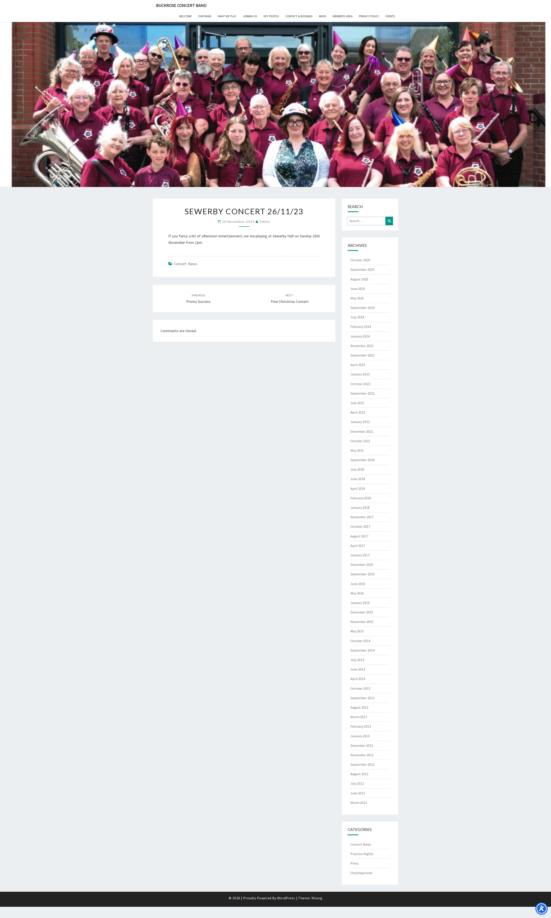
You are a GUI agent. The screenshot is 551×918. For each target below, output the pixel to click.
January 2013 (360, 736)
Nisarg (316, 898)
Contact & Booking (299, 16)
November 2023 (361, 346)
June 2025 (357, 288)
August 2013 (359, 707)
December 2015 (361, 612)
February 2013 (360, 726)
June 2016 (357, 584)
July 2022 (357, 403)
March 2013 (358, 717)
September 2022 (362, 393)
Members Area (343, 16)
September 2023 (362, 355)
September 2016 (362, 574)
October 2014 (360, 641)
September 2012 (362, 764)
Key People (271, 16)
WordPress (286, 898)
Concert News (185, 263)
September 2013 (362, 698)
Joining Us (250, 16)
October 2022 (360, 384)
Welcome (185, 16)
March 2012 (358, 802)
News (322, 16)
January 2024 (360, 336)
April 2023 (357, 365)
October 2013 (360, 688)
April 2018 (357, 488)
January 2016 (360, 603)
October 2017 (360, 526)
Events (390, 16)
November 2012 (361, 755)
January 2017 (360, 555)
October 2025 (360, 260)
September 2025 (362, 269)
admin (265, 221)
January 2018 (360, 507)
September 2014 (362, 650)
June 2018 (357, 479)
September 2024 (362, 307)
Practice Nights (361, 854)
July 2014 (357, 660)
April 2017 (357, 545)
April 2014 (357, 679)
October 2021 (360, 441)
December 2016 (361, 564)
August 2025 (359, 279)
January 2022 (360, 422)
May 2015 (357, 631)
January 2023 (360, 374)
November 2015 (361, 621)
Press (354, 863)
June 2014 (357, 669)
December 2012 (361, 745)
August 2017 (359, 536)
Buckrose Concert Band (181, 5)
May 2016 (357, 593)
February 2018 (360, 498)
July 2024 (357, 317)
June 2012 (357, 793)
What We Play (227, 16)
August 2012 (359, 774)
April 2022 (357, 412)
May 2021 (357, 450)
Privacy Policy (369, 16)
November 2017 (361, 517)
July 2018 (357, 469)
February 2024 (360, 326)
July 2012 (357, 783)
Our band (204, 16)
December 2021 (361, 431)
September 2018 (362, 460)
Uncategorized (361, 873)
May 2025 (357, 298)
